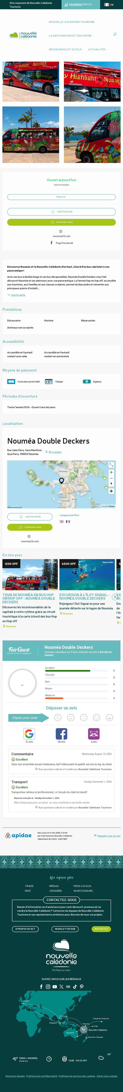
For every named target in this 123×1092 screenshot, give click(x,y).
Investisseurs (83, 890)
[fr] (109, 4)
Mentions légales (15, 1076)
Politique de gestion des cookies (77, 1076)
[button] (115, 34)
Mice (28, 890)
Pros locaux (82, 886)
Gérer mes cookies (107, 1076)
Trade (29, 886)
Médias (54, 886)
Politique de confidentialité (41, 1076)
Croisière (55, 890)
